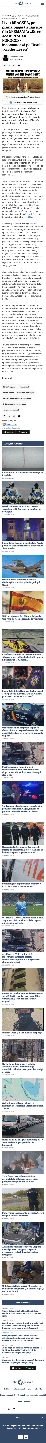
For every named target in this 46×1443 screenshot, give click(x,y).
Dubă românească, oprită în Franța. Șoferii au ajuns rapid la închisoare (23, 1214)
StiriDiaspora (6, 15)
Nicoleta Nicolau (18, 57)
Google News (11, 424)
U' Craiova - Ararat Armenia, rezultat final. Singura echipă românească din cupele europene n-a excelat (23, 920)
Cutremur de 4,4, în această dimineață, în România (22, 474)
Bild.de (30, 217)
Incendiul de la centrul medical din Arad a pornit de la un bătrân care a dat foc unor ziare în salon (22, 546)
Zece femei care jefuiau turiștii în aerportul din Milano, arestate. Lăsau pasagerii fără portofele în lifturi (20, 1179)
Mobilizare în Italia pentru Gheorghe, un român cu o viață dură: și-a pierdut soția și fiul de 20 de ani (23, 1289)
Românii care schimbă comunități (32, 1395)
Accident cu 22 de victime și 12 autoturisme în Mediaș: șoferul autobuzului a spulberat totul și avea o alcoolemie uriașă (21, 958)
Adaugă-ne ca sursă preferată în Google (24, 97)
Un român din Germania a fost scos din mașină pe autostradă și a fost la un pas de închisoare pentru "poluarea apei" (22, 850)
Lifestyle (38, 1389)
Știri (14, 15)
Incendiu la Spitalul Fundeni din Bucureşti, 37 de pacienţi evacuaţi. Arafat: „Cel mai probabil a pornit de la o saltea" (22, 694)
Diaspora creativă (7, 1395)
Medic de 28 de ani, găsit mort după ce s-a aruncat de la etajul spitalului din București (22, 1142)
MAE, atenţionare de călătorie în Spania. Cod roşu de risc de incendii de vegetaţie (22, 617)
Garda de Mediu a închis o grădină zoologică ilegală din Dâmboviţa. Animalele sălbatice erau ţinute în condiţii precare (22, 1068)
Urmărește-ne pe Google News (25, 102)
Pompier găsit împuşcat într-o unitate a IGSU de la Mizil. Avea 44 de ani (21, 885)
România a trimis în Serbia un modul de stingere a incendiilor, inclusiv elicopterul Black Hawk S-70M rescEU (22, 657)
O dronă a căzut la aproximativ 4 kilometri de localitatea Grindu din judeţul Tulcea (22, 1106)
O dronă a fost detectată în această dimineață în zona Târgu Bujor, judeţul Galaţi (21, 582)
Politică (7, 1389)
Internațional (19, 1389)
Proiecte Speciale (23, 1401)
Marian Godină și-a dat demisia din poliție (22, 1032)
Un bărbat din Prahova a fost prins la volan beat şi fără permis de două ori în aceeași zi (21, 509)
